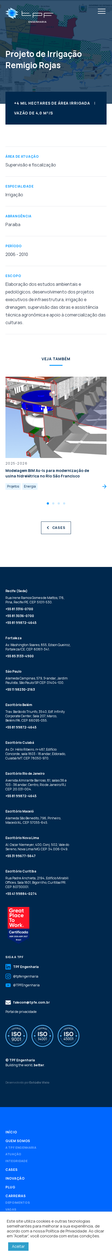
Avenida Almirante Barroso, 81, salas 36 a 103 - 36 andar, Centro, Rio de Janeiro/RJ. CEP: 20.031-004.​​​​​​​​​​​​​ (36, 784)
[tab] (48, 503)
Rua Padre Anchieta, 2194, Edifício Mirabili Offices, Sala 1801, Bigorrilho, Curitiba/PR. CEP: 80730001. (37, 882)
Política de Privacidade (66, 1231)
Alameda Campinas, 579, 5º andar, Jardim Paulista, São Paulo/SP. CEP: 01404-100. (36, 680)
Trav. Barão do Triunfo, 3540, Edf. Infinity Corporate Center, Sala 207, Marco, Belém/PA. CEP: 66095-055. (35, 716)
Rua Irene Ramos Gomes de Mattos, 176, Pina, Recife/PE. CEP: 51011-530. (34, 599)
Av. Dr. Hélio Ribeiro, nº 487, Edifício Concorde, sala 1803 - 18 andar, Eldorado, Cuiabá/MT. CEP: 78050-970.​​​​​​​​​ (35, 753)
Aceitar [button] (18, 1246)
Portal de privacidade (21, 1012)
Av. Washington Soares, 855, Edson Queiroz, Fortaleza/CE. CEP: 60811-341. (38, 647)
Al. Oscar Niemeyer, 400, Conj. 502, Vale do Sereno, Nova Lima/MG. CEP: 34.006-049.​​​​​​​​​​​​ (37, 846)
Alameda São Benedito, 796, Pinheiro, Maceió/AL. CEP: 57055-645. (33, 820)
